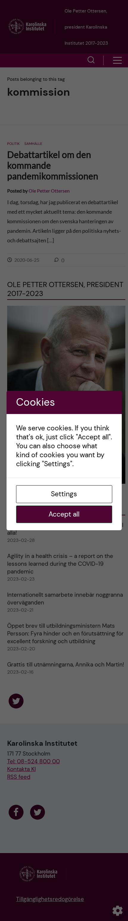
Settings (64, 493)
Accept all (64, 514)
